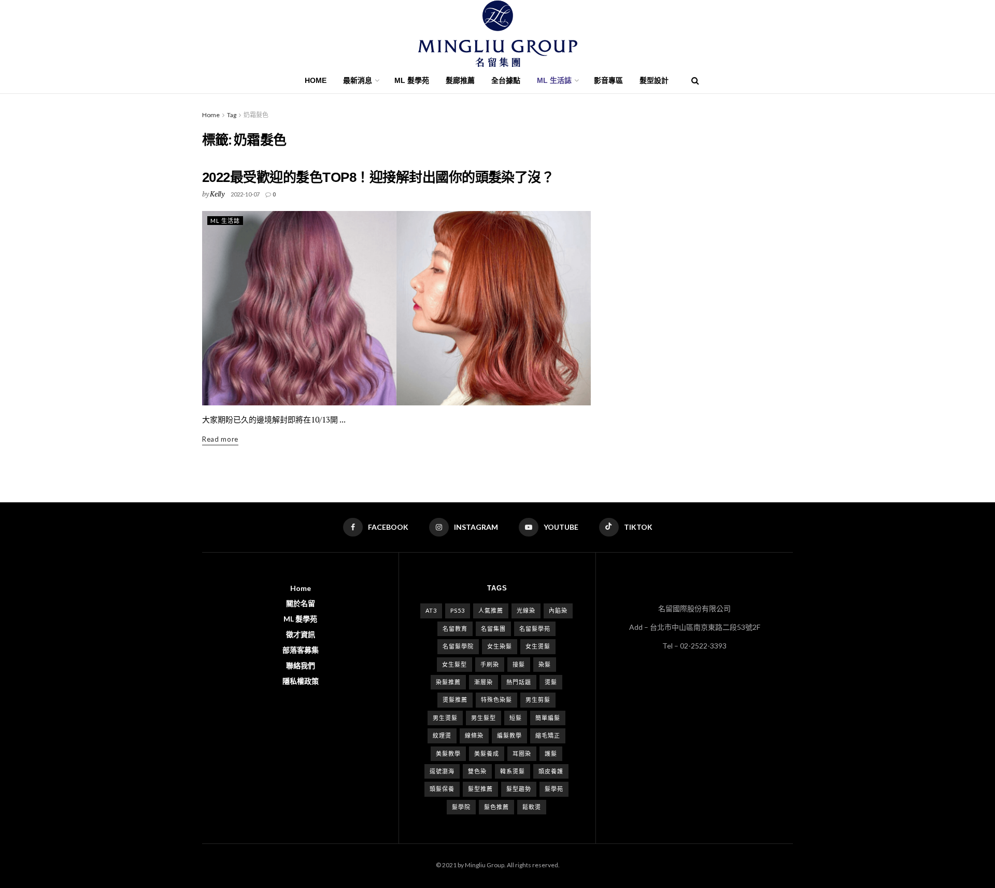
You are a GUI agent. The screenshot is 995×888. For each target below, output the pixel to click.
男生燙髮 (445, 717)
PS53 (457, 610)
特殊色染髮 (496, 699)
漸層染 (483, 682)
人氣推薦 (490, 610)
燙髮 (551, 682)
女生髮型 (454, 664)
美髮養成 (486, 753)
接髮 (519, 664)
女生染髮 (499, 646)
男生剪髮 (537, 699)
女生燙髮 (537, 646)
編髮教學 (509, 735)
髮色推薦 (496, 807)
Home (315, 80)
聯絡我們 (300, 665)
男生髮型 (483, 717)
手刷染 (489, 664)
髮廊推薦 (460, 80)
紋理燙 (442, 735)
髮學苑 (554, 788)
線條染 (474, 735)
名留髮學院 (458, 646)
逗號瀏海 (442, 771)
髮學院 (461, 807)
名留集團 (493, 628)
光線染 (526, 610)
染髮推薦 (448, 682)
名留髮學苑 (534, 628)
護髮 (551, 753)
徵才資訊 (300, 634)
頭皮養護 (550, 771)
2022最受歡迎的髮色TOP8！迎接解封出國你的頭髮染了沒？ (378, 177)
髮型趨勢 (518, 788)
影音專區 (608, 80)
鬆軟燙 (531, 807)
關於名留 (300, 603)
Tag (231, 115)
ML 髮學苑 (411, 80)
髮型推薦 (480, 788)
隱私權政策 (300, 680)
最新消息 (357, 80)
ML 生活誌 (225, 220)
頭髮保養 (442, 788)
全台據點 (505, 80)
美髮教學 (448, 753)
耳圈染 (522, 753)
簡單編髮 (547, 717)
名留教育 (455, 628)
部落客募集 (300, 649)
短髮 (515, 717)
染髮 (544, 664)
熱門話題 (518, 682)
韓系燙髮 (512, 771)
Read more (220, 439)
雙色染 (477, 771)
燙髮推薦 (455, 699)
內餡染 (558, 610)
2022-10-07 (245, 194)
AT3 (431, 610)
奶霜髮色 (256, 115)
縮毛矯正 (547, 735)
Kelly (217, 194)
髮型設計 (654, 80)
